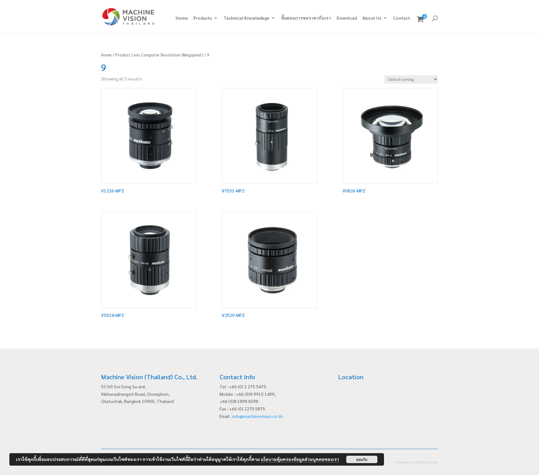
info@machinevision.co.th (257, 416)
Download (347, 18)
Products (202, 18)
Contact (401, 18)
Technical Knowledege (246, 18)
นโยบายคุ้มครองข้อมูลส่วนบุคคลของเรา (300, 459)
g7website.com (426, 462)
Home (182, 18)
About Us (371, 18)
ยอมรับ (361, 459)
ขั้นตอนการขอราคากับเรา (306, 18)
